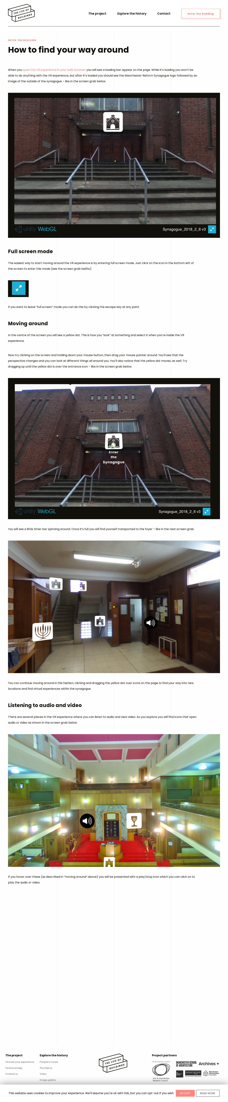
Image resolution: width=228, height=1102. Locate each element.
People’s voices (49, 1062)
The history (46, 1068)
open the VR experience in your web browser (54, 70)
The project (97, 13)
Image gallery (48, 1080)
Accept (185, 1093)
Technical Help (13, 1068)
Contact (163, 13)
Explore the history (131, 13)
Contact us (11, 1074)
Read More (207, 1093)
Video (43, 1074)
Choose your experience (19, 1062)
